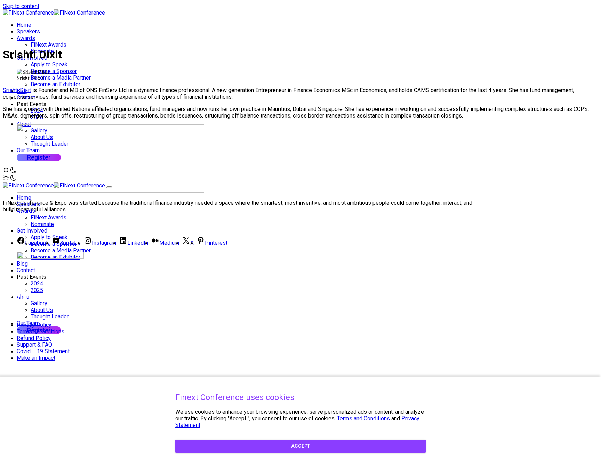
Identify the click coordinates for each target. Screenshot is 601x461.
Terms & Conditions (40, 331)
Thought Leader (50, 316)
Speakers (28, 31)
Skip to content (21, 6)
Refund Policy (34, 338)
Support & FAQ (34, 344)
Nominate (42, 224)
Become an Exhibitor (55, 84)
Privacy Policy (34, 325)
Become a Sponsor (54, 71)
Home (24, 25)
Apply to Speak (49, 64)
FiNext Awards (48, 44)
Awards (26, 38)
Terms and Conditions (363, 418)
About (24, 124)
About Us (42, 310)
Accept (300, 446)
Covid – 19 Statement (43, 351)
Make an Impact (36, 358)
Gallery (39, 303)
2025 (37, 290)
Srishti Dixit (17, 90)
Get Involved (32, 230)
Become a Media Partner (61, 77)
